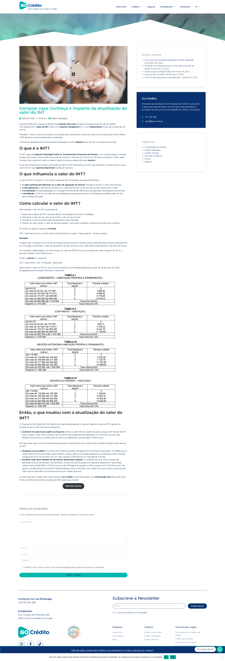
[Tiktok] (39, 644)
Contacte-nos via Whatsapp (35, 599)
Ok (166, 657)
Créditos (135, 7)
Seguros (151, 7)
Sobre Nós (121, 7)
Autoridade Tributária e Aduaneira (49, 270)
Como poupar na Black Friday (158, 71)
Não (173, 657)
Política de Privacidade (136, 612)
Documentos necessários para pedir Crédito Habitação (169, 60)
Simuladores (166, 7)
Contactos (185, 7)
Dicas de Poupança (153, 156)
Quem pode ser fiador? (155, 74)
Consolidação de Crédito (156, 147)
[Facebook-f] (30, 644)
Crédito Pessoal (152, 153)
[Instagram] (21, 644)
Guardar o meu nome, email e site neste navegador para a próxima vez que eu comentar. (64, 567)
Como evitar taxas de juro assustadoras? (163, 77)
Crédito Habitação (59, 118)
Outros (148, 159)
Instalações (25, 611)
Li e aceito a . (131, 612)
